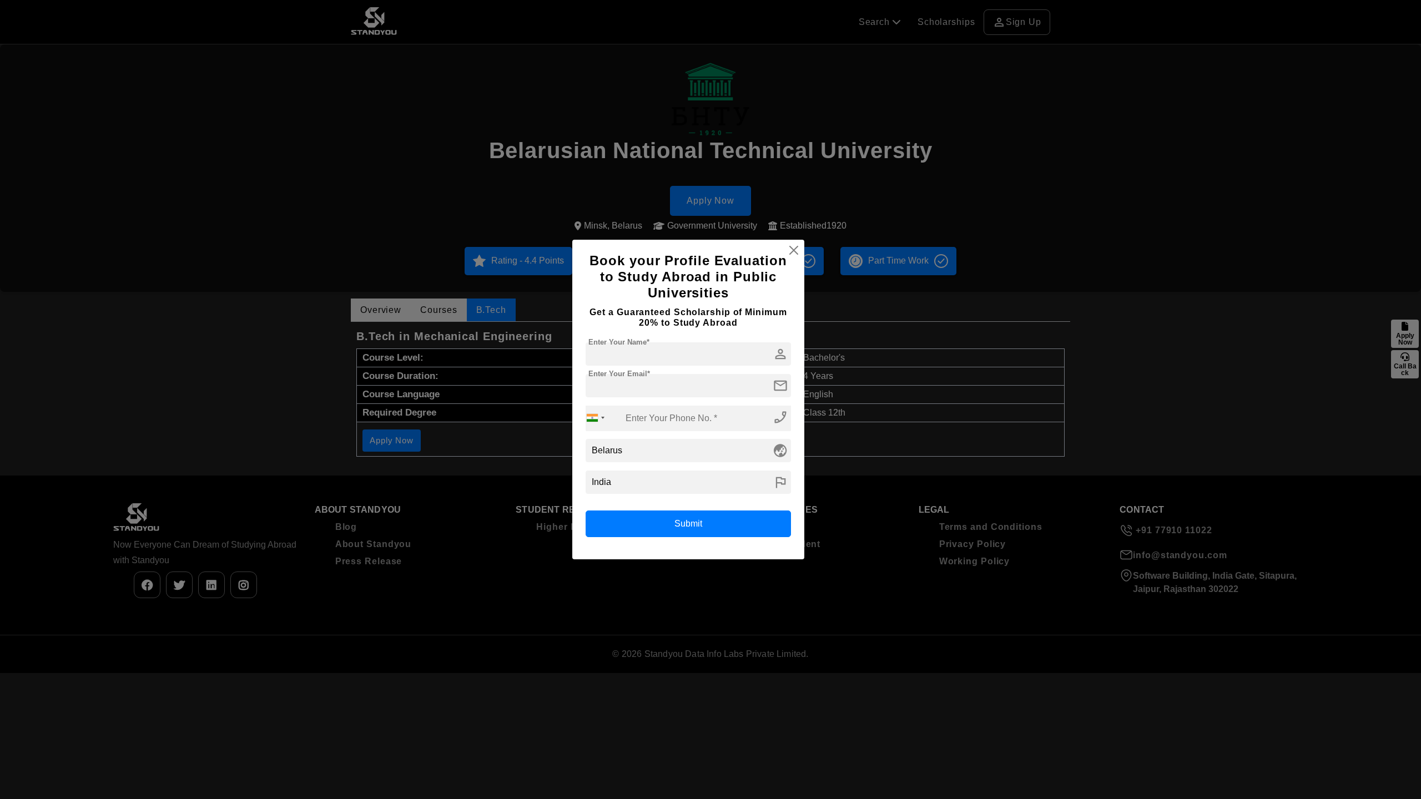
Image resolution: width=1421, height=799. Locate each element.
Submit (688, 523)
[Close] (793, 250)
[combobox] (595, 418)
